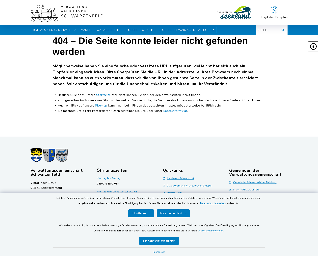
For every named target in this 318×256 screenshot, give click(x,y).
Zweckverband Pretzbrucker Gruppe (189, 185)
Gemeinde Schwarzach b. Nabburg (184, 30)
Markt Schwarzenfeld (98, 30)
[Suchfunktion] (283, 30)
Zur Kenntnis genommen (159, 241)
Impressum (159, 252)
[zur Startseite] (66, 12)
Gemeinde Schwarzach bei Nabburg (255, 182)
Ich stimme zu (141, 213)
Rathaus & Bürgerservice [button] (52, 30)
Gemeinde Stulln (137, 30)
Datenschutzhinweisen (213, 203)
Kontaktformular (175, 111)
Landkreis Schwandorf (180, 178)
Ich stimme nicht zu (173, 213)
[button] (313, 46)
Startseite (103, 95)
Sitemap (101, 106)
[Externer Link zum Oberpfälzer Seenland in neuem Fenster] (233, 12)
